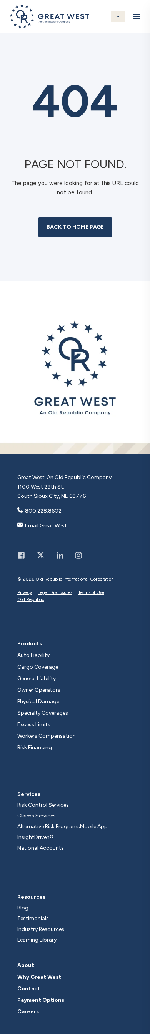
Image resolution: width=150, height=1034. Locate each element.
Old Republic (30, 599)
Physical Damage (38, 702)
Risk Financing (34, 748)
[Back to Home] (49, 24)
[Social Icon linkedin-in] (60, 555)
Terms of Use (91, 592)
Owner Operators (38, 690)
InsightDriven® (35, 837)
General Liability (36, 679)
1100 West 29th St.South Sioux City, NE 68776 (51, 492)
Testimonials (33, 918)
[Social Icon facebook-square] (23, 555)
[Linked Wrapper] (75, 367)
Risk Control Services (43, 805)
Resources (31, 897)
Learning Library (37, 940)
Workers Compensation (46, 736)
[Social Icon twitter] (40, 555)
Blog (22, 907)
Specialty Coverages (42, 713)
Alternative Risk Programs (48, 826)
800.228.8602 (43, 511)
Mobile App (94, 826)
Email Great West (46, 525)
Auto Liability (33, 655)
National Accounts (40, 848)
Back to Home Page (75, 227)
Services (28, 794)
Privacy (24, 592)
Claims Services (36, 815)
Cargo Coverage (37, 667)
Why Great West (39, 977)
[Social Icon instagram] (75, 555)
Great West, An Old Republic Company (64, 477)
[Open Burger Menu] (136, 16)
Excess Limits (33, 725)
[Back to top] (142, 1026)
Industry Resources (40, 929)
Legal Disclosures (55, 592)
